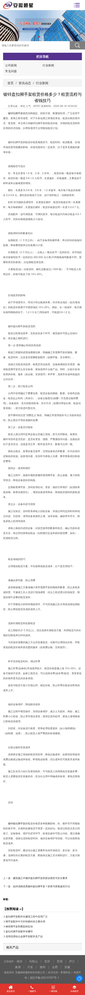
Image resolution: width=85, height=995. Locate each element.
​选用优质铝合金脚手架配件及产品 (24, 936)
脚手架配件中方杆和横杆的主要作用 (25, 921)
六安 (30, 967)
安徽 (67, 967)
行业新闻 (48, 65)
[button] (39, 37)
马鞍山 (33, 961)
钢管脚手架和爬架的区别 (19, 926)
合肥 (55, 967)
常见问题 (11, 71)
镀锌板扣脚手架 (16, 823)
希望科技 (65, 972)
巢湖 (18, 967)
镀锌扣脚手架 (15, 113)
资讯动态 (25, 83)
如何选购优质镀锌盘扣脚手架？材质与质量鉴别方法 (41, 886)
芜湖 (60, 961)
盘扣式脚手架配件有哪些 (19, 931)
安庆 (47, 961)
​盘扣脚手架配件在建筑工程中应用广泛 (27, 916)
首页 (10, 83)
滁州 (42, 967)
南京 (19, 961)
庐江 (72, 961)
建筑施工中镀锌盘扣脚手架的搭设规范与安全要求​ (40, 878)
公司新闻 (11, 65)
